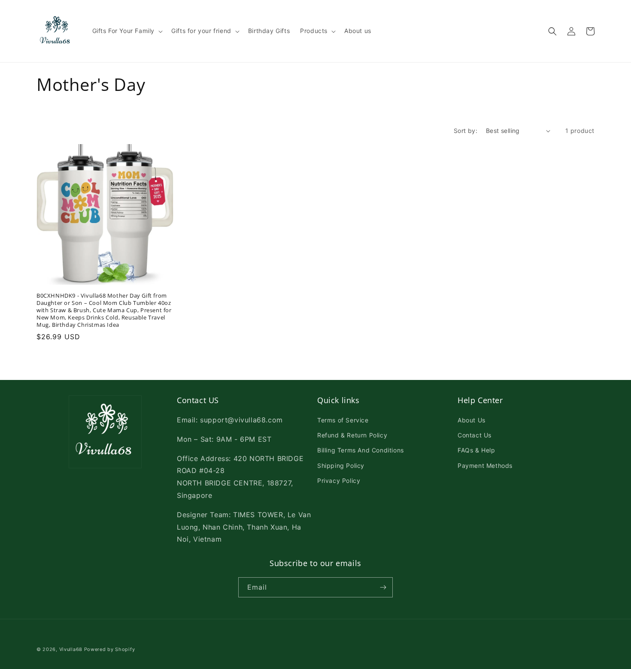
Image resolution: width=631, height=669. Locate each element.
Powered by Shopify (109, 649)
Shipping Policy (340, 465)
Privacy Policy (338, 480)
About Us (471, 420)
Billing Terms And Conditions (360, 450)
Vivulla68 (70, 649)
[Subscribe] (382, 587)
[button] (127, 31)
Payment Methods (485, 465)
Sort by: (465, 130)
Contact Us (474, 435)
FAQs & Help (476, 450)
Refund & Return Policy (352, 435)
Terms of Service (343, 420)
